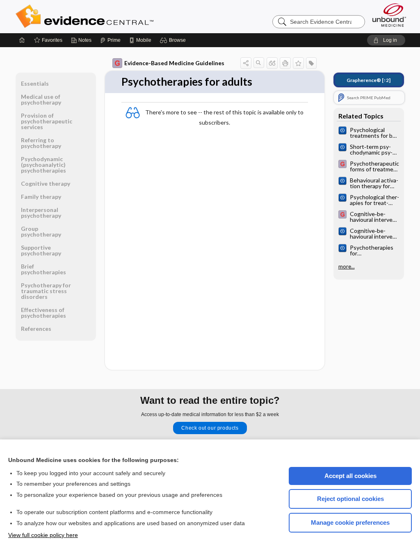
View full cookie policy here (43, 535)
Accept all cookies (350, 475)
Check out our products (209, 428)
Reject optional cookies (350, 498)
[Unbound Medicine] (389, 15)
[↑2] (368, 80)
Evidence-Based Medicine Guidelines (174, 62)
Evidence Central (117, 16)
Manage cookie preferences (350, 522)
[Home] (22, 40)
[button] (174, 40)
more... (346, 266)
